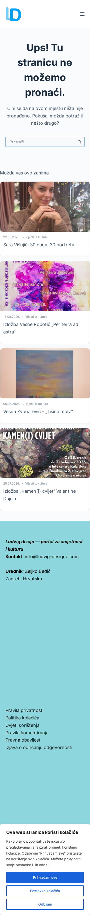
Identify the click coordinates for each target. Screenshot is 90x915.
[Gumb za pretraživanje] (79, 142)
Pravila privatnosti (25, 710)
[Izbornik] (82, 14)
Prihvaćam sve (45, 877)
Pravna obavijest (23, 740)
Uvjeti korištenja (23, 725)
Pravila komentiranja (27, 732)
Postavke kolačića (45, 891)
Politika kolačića (22, 717)
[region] (45, 869)
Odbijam (45, 904)
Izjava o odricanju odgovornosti (39, 747)
